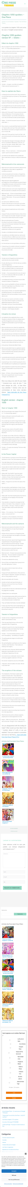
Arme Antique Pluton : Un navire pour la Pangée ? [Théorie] (13, 1112)
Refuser (14, 1175)
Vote (14, 1092)
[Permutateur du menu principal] (24, 3)
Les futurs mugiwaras (7, 1147)
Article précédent (14, 828)
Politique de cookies (8, 1183)
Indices (4, 1142)
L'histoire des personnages (8, 1144)
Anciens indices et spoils (8, 1137)
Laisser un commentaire (8, 21)
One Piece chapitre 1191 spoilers (10, 1119)
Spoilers (17, 21)
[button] (25, 1154)
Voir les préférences (14, 1179)
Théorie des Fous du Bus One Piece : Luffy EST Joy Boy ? (13, 1116)
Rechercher (4, 910)
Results (14, 1098)
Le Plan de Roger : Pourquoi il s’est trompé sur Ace (13, 1125)
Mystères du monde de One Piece (10, 1149)
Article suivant (14, 831)
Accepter (14, 1171)
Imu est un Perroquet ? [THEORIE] (10, 1122)
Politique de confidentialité (18, 1183)
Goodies (4, 1140)
